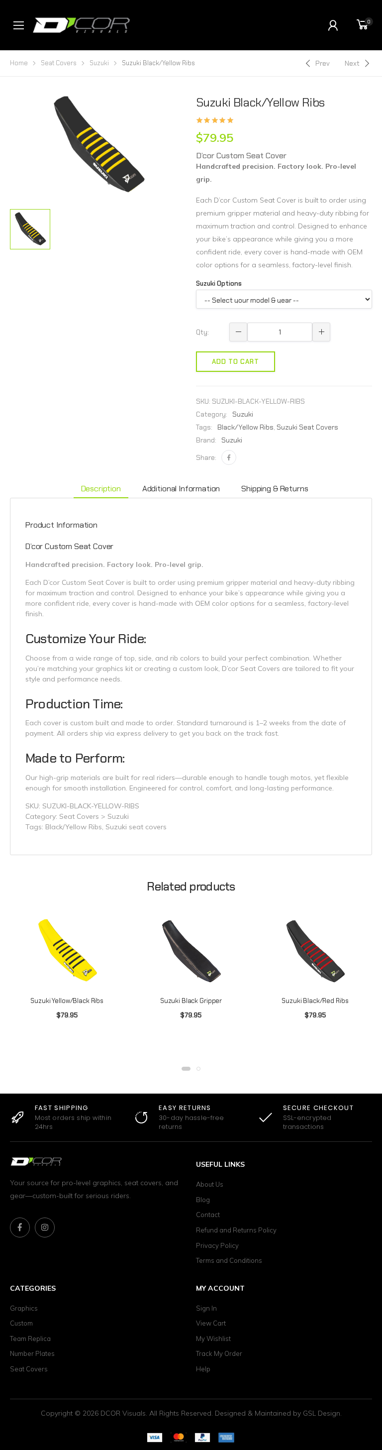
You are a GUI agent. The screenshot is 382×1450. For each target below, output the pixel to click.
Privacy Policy (217, 1245)
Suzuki (99, 63)
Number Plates (32, 1353)
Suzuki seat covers (307, 427)
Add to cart (235, 361)
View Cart (211, 1323)
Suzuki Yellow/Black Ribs (66, 1001)
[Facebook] (228, 457)
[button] (186, 1068)
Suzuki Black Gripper (191, 1001)
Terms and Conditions (229, 1260)
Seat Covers (59, 63)
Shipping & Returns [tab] (274, 488)
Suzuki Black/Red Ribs (315, 1001)
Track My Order (219, 1353)
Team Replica (30, 1338)
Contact (208, 1215)
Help (203, 1369)
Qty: (202, 332)
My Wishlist (213, 1338)
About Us (209, 1184)
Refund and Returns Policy (236, 1230)
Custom (21, 1323)
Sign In (206, 1308)
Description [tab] (101, 488)
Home (19, 63)
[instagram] (45, 1227)
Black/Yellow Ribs (245, 427)
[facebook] (20, 1227)
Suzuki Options (219, 283)
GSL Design (321, 1413)
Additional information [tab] (181, 488)
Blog (203, 1200)
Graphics (24, 1308)
